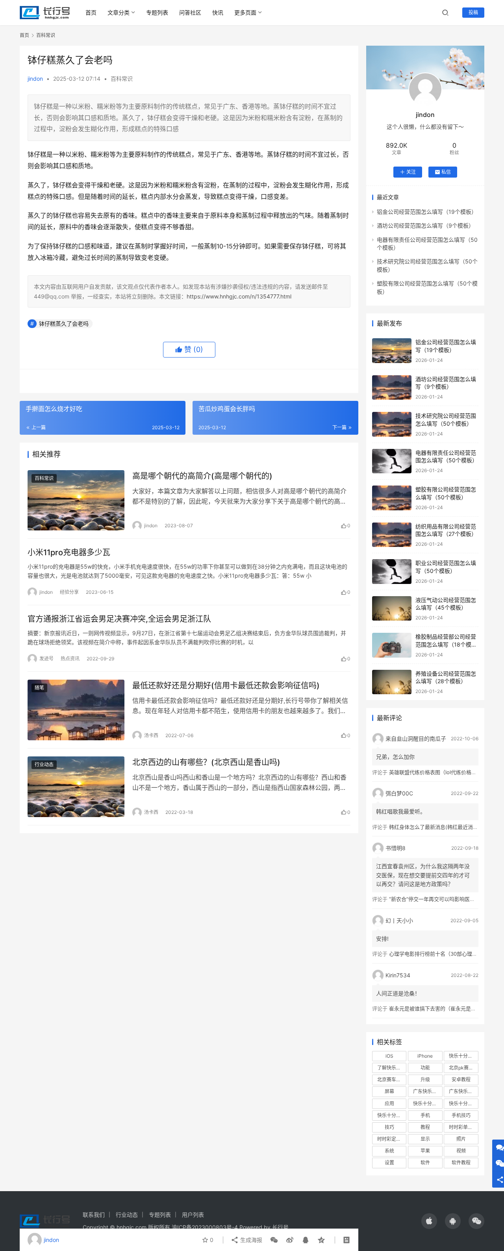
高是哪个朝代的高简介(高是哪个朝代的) (202, 476)
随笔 (39, 688)
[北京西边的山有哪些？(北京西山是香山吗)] (76, 786)
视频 (461, 1151)
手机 (425, 1115)
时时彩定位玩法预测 (391, 1139)
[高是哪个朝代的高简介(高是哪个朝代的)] (76, 500)
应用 (389, 1103)
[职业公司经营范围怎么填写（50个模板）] (391, 571)
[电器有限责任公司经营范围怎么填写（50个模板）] (391, 461)
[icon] (429, 1221)
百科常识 (122, 78)
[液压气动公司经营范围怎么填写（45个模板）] (391, 608)
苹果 (425, 1151)
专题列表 (157, 12)
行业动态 (44, 764)
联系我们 (94, 1214)
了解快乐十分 (391, 1068)
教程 (425, 1127)
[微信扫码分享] (274, 1240)
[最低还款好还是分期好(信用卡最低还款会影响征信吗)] (76, 710)
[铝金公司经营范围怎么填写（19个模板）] (391, 350)
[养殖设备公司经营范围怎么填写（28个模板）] (391, 682)
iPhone (425, 1056)
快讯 (217, 12)
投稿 (473, 12)
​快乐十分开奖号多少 (463, 1056)
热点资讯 (70, 659)
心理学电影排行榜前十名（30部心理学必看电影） (446, 954)
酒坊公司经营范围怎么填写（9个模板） (425, 225)
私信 (446, 172)
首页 (90, 12)
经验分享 (69, 592)
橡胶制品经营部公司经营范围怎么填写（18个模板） (445, 644)
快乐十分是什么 (391, 1115)
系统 (389, 1151)
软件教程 (461, 1163)
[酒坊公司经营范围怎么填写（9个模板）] (391, 387)
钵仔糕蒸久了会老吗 (64, 323)
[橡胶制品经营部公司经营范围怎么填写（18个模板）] (391, 645)
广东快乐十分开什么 (463, 1091)
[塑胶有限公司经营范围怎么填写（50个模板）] (391, 498)
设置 (389, 1163)
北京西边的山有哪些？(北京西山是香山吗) (206, 762)
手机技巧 (461, 1115)
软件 (425, 1163)
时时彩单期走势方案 (463, 1127)
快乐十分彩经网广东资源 (463, 1103)
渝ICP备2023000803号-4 (205, 1227)
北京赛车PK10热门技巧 (391, 1079)
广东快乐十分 (427, 1091)
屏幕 (389, 1091)
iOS (389, 1056)
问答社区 (190, 12)
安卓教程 (461, 1079)
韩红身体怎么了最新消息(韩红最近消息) (434, 827)
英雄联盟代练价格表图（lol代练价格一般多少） (443, 772)
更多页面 (245, 12)
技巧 (389, 1127)
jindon (35, 78)
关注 (411, 172)
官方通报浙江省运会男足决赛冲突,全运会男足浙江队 (119, 619)
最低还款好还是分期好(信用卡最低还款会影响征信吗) (226, 685)
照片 (461, 1139)
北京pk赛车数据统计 (463, 1068)
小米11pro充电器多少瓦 (69, 552)
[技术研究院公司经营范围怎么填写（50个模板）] (391, 424)
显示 (425, 1139)
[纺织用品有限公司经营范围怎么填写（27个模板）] (391, 535)
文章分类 (118, 12)
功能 (425, 1068)
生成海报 (250, 1239)
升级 (425, 1079)
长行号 (280, 1227)
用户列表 (193, 1214)
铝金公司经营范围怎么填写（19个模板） (427, 211)
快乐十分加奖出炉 (427, 1103)
